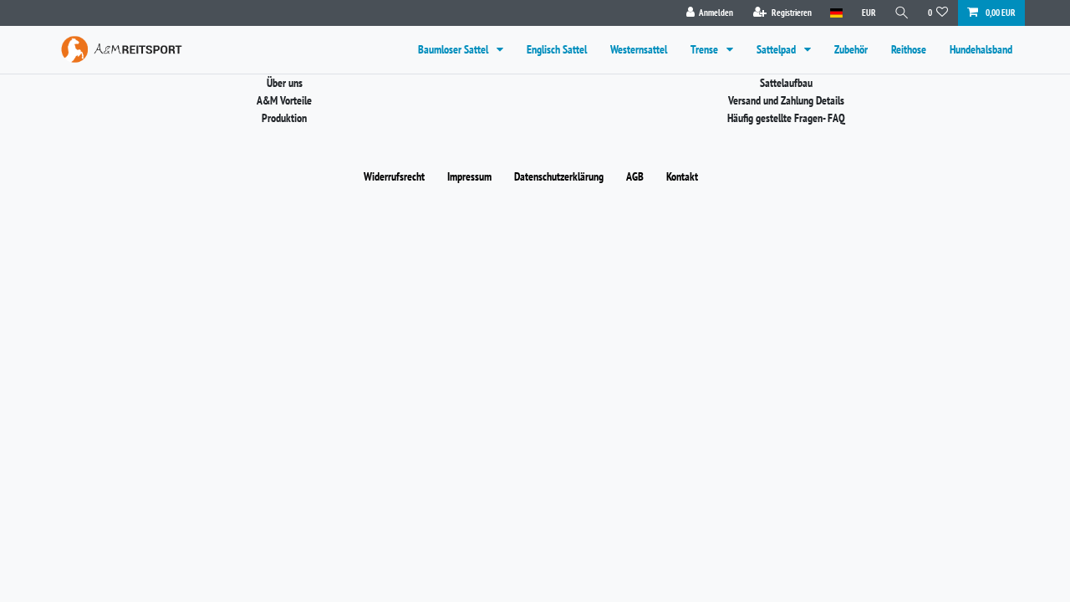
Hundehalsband (981, 49)
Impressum (469, 176)
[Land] (836, 13)
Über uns (285, 82)
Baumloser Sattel (454, 49)
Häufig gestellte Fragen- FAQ (786, 117)
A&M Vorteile (284, 100)
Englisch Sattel (557, 49)
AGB (635, 176)
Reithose (908, 49)
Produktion (284, 117)
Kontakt (682, 176)
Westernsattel (638, 49)
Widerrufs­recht (394, 176)
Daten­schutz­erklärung (559, 176)
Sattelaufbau (786, 82)
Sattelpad (777, 49)
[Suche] (902, 13)
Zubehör (851, 49)
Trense (705, 49)
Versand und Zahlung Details (786, 100)
